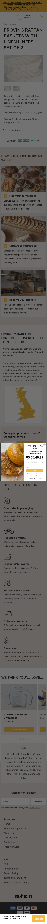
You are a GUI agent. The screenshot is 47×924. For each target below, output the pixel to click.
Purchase (38, 919)
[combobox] (34, 462)
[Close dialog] (44, 444)
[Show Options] (42, 462)
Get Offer (34, 470)
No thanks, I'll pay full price (35, 478)
